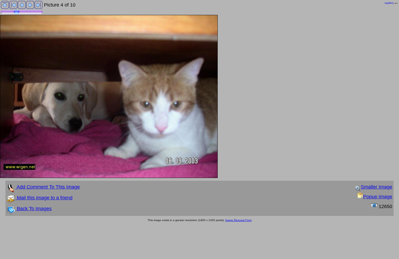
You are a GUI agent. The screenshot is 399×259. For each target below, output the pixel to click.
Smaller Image (376, 187)
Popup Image (377, 196)
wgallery (389, 3)
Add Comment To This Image (47, 187)
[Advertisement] (99, 236)
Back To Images (33, 208)
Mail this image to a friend (43, 197)
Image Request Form (238, 220)
